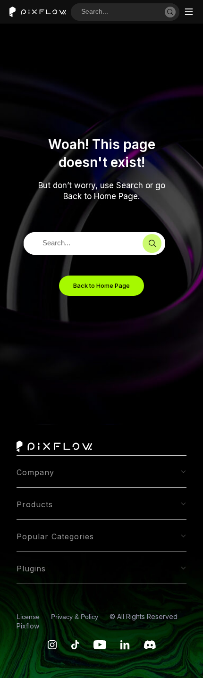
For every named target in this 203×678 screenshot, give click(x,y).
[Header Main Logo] (37, 12)
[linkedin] (125, 647)
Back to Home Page (101, 285)
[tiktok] (75, 647)
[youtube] (99, 647)
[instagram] (52, 647)
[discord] (150, 647)
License (29, 616)
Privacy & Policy (75, 616)
